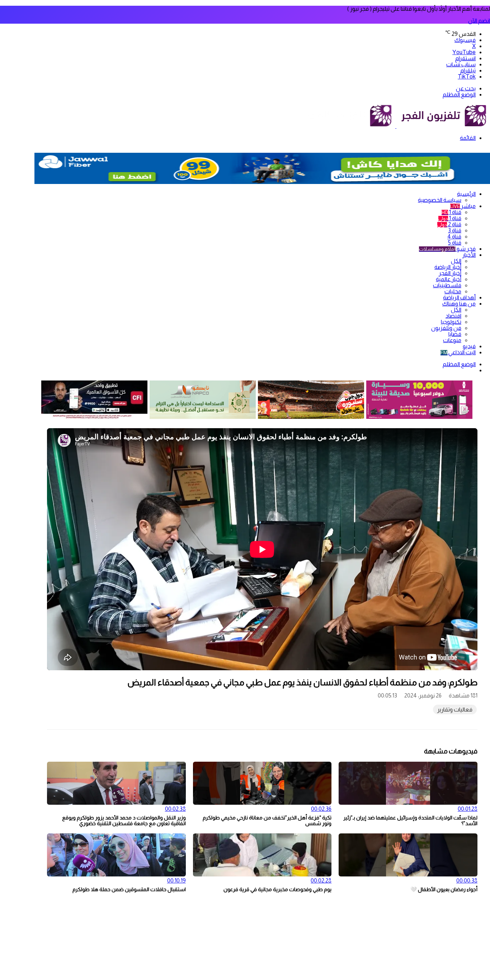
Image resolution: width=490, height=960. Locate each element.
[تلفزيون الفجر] (396, 126)
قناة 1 (451, 212)
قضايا (454, 334)
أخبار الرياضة (447, 267)
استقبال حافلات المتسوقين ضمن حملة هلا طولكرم (129, 889)
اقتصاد (453, 316)
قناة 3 (454, 230)
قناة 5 (454, 243)
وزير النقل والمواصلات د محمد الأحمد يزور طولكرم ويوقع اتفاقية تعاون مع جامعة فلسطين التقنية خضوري (124, 820)
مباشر (463, 206)
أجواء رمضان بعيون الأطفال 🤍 (443, 889)
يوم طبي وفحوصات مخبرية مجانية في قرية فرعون (277, 889)
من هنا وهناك (459, 304)
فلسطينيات (447, 285)
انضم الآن (479, 21)
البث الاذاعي (458, 352)
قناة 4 (454, 236)
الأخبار (469, 255)
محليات (452, 291)
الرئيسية (466, 194)
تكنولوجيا (451, 322)
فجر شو (447, 249)
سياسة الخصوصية (439, 200)
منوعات (452, 340)
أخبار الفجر (450, 273)
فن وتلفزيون (446, 328)
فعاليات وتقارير (454, 709)
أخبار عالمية (448, 279)
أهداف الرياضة (459, 297)
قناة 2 (449, 224)
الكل (456, 261)
